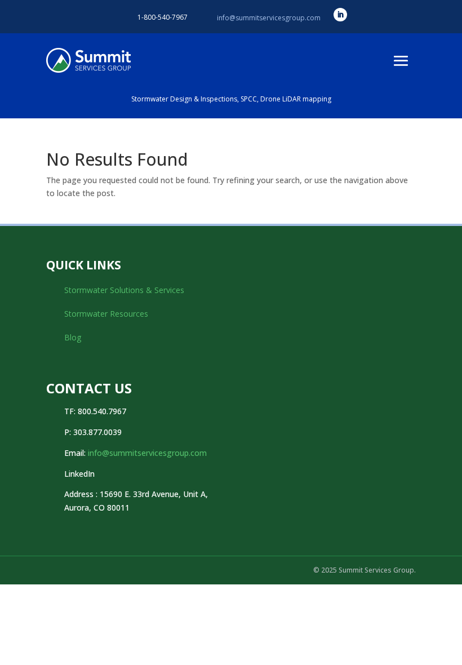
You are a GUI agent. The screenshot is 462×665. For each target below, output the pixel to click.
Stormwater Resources (106, 313)
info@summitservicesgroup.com (269, 18)
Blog (72, 337)
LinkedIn (79, 473)
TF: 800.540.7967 (95, 411)
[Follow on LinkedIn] (340, 14)
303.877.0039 (97, 432)
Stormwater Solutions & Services (124, 290)
